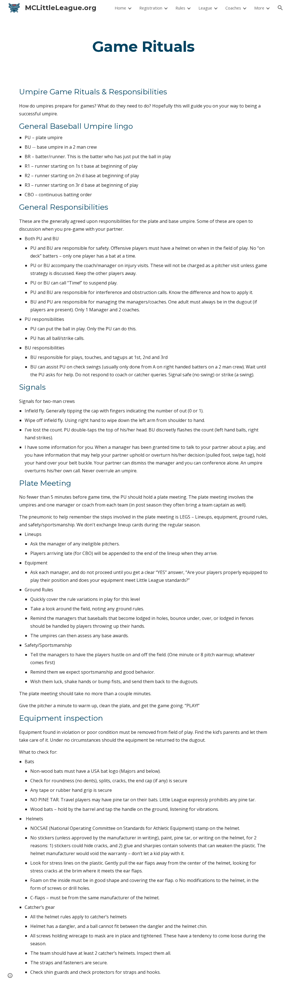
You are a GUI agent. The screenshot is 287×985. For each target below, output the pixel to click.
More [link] (259, 8)
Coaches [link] (233, 8)
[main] (143, 46)
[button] (280, 8)
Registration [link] (150, 8)
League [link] (205, 8)
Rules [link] (180, 8)
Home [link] (120, 8)
